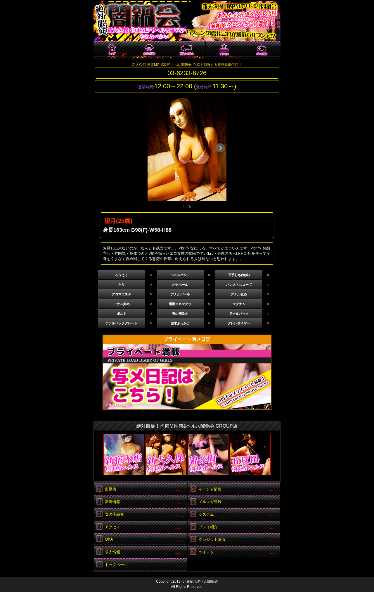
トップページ (112, 49)
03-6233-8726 (187, 73)
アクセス (224, 49)
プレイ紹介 (261, 49)
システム (187, 49)
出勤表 (110, 489)
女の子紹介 (149, 49)
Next (220, 148)
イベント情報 (210, 489)
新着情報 (112, 502)
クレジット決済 (212, 539)
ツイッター (208, 552)
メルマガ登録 (210, 502)
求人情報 (112, 552)
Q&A (109, 539)
